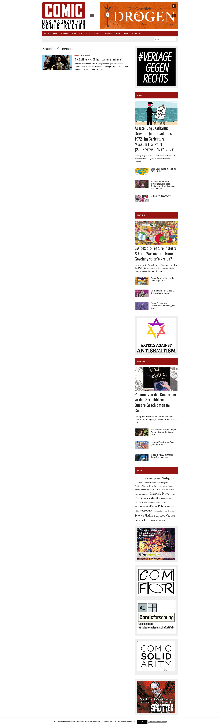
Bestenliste (136, 33)
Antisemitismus (139, 479)
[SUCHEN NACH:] (165, 39)
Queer (171, 506)
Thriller (152, 520)
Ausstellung (150, 478)
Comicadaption (150, 482)
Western (162, 520)
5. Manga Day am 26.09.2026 (161, 195)
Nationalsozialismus (142, 506)
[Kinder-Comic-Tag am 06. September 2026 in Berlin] (141, 174)
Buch (88, 33)
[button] (133, 15)
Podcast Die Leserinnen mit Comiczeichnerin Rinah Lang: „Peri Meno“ (163, 305)
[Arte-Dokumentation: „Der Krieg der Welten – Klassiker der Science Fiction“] (141, 434)
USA (157, 520)
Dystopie (171, 486)
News (74, 33)
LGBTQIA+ (168, 498)
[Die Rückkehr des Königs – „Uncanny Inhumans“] (57, 68)
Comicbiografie (162, 483)
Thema (54, 33)
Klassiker (156, 498)
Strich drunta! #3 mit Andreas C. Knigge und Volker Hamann (162, 291)
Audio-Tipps (141, 215)
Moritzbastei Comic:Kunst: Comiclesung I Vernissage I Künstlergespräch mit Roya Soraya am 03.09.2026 (163, 185)
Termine (139, 95)
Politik (162, 506)
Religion (137, 511)
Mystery (158, 502)
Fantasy (158, 489)
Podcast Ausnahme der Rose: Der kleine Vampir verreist (162, 279)
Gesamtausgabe (142, 494)
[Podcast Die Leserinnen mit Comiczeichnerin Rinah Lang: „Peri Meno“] (141, 308)
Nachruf (164, 502)
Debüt (165, 486)
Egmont (151, 489)
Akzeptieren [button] (142, 722)
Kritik (46, 33)
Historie (174, 494)
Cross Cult (152, 486)
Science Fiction (144, 515)
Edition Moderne (141, 489)
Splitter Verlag (164, 515)
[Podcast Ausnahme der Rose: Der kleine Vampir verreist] (141, 283)
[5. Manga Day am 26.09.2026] (141, 201)
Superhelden (142, 520)
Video (118, 33)
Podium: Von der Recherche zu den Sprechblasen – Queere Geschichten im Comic (155, 402)
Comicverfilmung (141, 486)
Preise (168, 506)
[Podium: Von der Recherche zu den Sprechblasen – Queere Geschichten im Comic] (156, 389)
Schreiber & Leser (167, 511)
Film (80, 33)
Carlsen (139, 482)
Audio (126, 33)
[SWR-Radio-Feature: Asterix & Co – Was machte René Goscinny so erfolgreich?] (156, 243)
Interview (64, 33)
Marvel (153, 502)
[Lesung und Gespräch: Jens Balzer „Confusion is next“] (141, 447)
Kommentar (108, 33)
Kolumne (97, 33)
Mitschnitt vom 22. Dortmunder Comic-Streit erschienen (162, 456)
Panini (154, 506)
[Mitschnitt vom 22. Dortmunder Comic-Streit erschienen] (141, 460)
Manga (147, 502)
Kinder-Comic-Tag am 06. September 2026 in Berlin (164, 170)
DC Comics (161, 486)
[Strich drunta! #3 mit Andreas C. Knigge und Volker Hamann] (141, 295)
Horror (138, 498)
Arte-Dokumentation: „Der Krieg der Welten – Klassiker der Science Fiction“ (163, 432)
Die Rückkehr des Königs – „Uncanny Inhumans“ (98, 59)
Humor (146, 498)
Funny (172, 489)
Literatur (139, 502)
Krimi (163, 499)
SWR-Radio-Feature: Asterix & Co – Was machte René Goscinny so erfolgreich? (155, 253)
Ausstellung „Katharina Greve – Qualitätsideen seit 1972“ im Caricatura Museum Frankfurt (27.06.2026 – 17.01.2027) (155, 138)
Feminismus (166, 489)
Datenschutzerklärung (157, 722)
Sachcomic (156, 511)
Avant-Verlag (162, 478)
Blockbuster (173, 479)
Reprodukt (146, 510)
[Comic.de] (63, 15)
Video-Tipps (141, 361)
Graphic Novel (159, 493)
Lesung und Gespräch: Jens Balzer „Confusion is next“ (162, 443)
